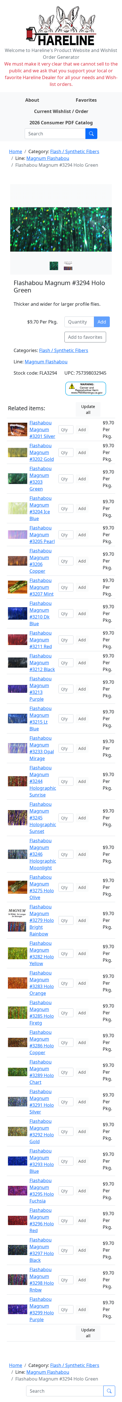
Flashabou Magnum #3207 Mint (42, 587)
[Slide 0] (54, 266)
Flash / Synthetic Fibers (74, 151)
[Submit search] (91, 133)
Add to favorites (85, 337)
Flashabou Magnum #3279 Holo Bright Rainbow (42, 920)
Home (15, 151)
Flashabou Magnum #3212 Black (42, 662)
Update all (88, 409)
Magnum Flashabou (47, 158)
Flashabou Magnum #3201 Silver (42, 429)
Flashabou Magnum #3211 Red (41, 640)
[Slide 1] (68, 266)
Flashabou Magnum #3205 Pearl (42, 534)
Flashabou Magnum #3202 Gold (42, 452)
